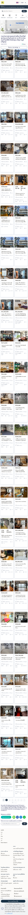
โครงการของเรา (4, 842)
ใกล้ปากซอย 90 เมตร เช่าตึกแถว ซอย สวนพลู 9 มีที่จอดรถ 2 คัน (21, 64)
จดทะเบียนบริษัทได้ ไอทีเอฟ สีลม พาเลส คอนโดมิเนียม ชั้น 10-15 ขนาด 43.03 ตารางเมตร (21, 314)
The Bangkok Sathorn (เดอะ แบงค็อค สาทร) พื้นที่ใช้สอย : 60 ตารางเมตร (20, 533)
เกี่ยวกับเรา (16, 893)
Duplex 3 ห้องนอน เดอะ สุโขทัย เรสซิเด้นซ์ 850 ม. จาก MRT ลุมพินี (7, 189)
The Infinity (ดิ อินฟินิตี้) (20, 720)
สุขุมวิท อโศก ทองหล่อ (18, 881)
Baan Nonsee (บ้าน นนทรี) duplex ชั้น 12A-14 (21, 127)
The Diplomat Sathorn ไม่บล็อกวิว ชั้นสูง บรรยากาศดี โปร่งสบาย (7, 283)
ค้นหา (24, 11)
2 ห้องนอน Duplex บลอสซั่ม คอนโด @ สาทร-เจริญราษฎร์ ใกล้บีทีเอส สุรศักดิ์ (21, 158)
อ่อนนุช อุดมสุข (4, 881)
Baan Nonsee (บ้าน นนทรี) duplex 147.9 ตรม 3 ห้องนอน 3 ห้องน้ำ (7, 64)
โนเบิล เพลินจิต (4, 869)
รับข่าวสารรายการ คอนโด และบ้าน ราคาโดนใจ (11, 820)
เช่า (1, 834)
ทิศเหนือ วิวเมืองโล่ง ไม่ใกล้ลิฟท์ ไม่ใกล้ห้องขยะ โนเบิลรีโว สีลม (7, 502)
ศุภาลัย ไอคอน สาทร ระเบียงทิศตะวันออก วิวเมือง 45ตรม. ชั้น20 (21, 96)
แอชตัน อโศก (16, 883)
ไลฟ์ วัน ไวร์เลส (4, 871)
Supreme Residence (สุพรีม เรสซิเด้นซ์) (7, 346)
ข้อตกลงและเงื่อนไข (18, 888)
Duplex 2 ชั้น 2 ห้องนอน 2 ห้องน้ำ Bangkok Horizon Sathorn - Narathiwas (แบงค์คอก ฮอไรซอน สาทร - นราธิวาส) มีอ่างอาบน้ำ (21, 283)
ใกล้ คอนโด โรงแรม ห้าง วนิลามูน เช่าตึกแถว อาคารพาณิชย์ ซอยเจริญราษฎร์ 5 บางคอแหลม (7, 658)
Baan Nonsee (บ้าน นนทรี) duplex (7, 127)
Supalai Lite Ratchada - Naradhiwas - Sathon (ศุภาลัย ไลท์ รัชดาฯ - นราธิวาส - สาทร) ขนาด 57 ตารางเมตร (7, 408)
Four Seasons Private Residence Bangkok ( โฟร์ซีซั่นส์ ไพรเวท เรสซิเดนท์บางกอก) (7, 783)
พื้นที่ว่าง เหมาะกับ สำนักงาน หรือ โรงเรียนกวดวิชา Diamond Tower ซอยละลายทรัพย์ (7, 536)
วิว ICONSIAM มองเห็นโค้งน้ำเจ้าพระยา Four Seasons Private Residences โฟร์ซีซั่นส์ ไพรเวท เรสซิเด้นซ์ (7, 471)
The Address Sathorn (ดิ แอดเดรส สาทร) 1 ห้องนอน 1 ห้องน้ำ (7, 564)
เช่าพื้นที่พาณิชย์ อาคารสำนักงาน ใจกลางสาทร (6, 221)
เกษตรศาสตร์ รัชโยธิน (5, 896)
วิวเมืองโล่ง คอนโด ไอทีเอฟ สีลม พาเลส (6, 377)
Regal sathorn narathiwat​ (21, 501)
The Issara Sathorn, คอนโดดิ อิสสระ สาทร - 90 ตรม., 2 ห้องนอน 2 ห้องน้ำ (21, 689)
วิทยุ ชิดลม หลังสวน (5, 867)
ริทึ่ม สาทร (3, 853)
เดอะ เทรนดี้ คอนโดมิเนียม (18, 848)
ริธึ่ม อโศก (15, 877)
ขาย (1, 832)
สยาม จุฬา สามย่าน (5, 874)
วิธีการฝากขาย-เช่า (18, 896)
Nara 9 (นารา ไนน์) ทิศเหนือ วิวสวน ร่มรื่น (21, 346)
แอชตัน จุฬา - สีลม (4, 876)
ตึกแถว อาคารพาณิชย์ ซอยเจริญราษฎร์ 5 (20, 658)
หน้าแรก (2, 6)
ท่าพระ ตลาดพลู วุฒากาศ (19, 867)
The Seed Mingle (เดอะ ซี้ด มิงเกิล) (7, 689)
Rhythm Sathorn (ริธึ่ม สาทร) (6, 721)
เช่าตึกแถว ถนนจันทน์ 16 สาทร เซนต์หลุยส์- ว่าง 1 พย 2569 (7, 439)
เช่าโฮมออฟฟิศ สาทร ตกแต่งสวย (21, 377)
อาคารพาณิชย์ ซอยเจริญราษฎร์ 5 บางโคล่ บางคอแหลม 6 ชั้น (20, 408)
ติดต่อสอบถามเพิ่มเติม (6, 814)
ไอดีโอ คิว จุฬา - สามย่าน (6, 878)
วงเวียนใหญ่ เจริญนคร (18, 851)
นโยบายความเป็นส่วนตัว (19, 891)
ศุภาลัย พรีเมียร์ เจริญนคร (18, 853)
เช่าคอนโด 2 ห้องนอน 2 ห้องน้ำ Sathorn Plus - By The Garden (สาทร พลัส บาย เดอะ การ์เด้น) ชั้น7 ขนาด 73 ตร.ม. (7, 96)
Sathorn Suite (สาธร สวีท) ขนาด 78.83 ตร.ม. (21, 564)
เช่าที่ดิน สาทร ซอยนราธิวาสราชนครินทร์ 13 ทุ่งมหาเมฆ (21, 439)
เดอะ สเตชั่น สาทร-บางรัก (6, 626)
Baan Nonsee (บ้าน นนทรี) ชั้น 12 (21, 627)
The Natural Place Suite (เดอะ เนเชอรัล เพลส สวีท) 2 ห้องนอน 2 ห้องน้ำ (21, 596)
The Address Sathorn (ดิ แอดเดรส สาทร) (6, 752)
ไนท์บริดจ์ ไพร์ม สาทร (5, 855)
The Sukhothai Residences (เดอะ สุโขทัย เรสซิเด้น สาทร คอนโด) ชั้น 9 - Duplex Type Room (7, 596)
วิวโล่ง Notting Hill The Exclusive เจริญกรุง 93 (20, 194)
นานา (14, 846)
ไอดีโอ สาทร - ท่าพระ (17, 869)
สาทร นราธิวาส (4, 851)
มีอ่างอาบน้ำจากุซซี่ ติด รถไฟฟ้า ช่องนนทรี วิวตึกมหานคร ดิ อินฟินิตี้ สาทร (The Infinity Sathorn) (20, 471)
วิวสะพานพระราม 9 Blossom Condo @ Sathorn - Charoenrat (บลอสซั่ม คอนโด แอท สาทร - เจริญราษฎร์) (7, 158)
